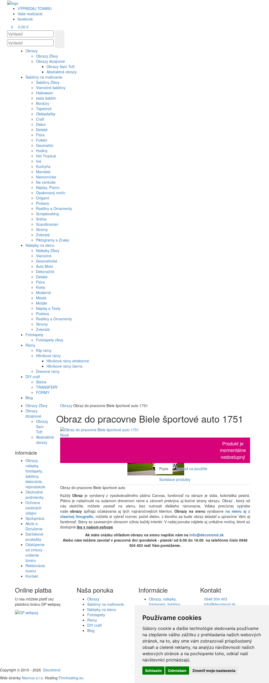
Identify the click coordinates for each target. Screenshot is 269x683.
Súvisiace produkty (174, 479)
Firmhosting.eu (71, 677)
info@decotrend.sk (206, 534)
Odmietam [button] (177, 670)
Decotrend (51, 669)
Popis (163, 468)
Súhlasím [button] (153, 670)
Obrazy (66, 405)
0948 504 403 (215, 599)
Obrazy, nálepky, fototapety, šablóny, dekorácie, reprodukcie (35, 473)
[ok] (59, 34)
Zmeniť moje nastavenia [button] (213, 670)
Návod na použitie (192, 468)
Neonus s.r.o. (33, 677)
